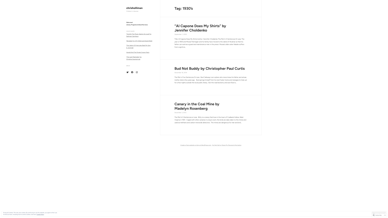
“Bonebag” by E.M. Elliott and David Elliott (139, 41)
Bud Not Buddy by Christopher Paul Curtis (209, 68)
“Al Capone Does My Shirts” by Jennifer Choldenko (200, 28)
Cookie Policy (40, 214)
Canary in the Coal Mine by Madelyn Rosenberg (196, 106)
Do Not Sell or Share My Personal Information (226, 145)
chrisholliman (134, 8)
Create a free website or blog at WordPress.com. (195, 145)
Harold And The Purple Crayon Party (137, 52)
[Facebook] (132, 72)
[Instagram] (137, 72)
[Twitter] (127, 72)
